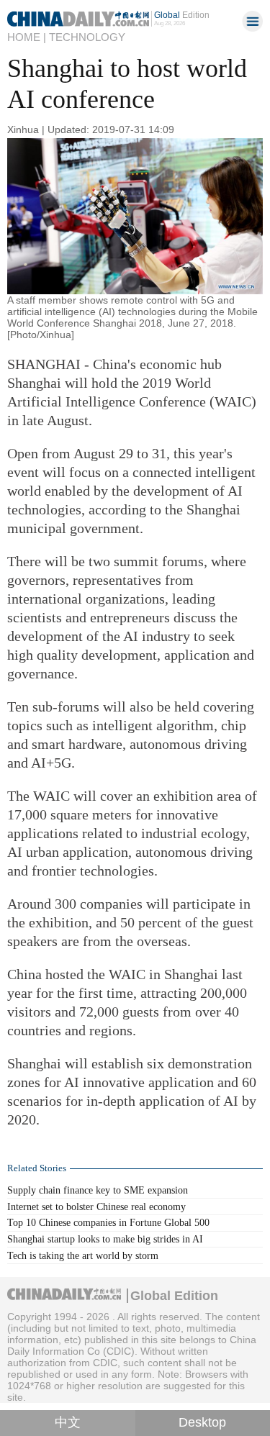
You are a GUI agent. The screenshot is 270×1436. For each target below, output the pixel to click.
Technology (87, 37)
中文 (68, 1422)
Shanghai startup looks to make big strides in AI (105, 1239)
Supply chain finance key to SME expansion (97, 1190)
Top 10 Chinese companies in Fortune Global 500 (108, 1222)
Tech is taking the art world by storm (82, 1255)
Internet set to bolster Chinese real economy (96, 1206)
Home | (26, 37)
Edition (182, 14)
